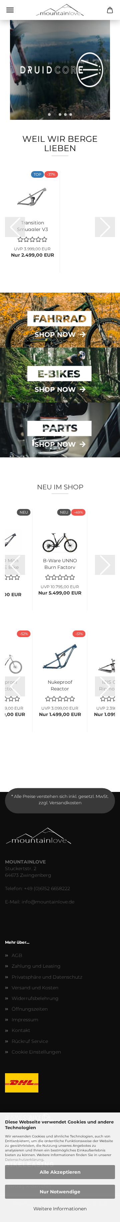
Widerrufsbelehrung (35, 998)
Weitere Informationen (60, 1209)
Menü (10, 10)
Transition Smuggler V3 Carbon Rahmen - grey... (32, 225)
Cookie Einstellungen (36, 1052)
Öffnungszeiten (30, 1009)
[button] (49, 114)
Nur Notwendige (60, 1192)
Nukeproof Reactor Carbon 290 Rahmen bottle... (59, 684)
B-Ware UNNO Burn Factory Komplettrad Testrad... (60, 563)
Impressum (25, 1020)
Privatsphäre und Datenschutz (47, 977)
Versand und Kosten (35, 988)
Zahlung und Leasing (36, 966)
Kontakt (21, 1030)
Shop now (55, 335)
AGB (17, 955)
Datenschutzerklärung (24, 1159)
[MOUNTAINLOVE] (60, 10)
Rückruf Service (30, 1041)
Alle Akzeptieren (60, 1172)
